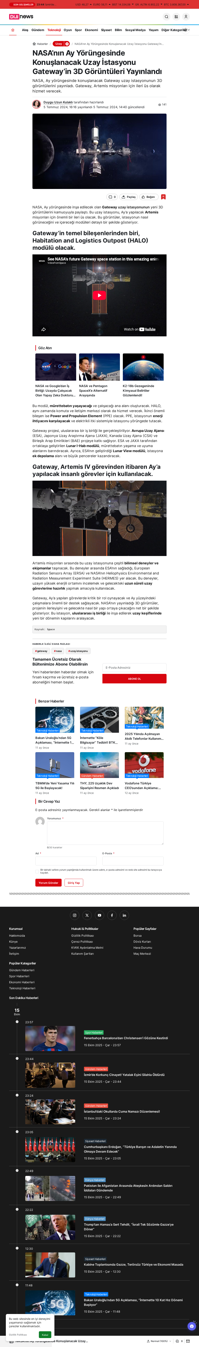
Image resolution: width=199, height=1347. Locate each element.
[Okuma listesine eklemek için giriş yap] (163, 197)
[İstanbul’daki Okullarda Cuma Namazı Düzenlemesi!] (99, 1109)
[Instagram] (74, 915)
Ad (38, 853)
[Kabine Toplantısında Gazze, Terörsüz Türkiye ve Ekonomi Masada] (99, 1262)
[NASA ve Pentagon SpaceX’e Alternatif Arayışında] (99, 375)
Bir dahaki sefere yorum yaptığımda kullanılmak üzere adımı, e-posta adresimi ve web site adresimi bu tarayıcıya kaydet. (101, 871)
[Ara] (166, 17)
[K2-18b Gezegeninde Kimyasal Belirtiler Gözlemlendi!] (143, 375)
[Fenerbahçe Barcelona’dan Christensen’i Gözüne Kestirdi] (99, 1028)
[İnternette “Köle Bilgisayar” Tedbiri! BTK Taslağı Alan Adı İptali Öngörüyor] (99, 728)
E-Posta (108, 853)
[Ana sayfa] (13, 29)
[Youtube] (99, 915)
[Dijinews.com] (23, 16)
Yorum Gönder (48, 882)
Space (51, 629)
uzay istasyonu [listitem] (78, 651)
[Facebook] (112, 915)
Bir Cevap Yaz (49, 801)
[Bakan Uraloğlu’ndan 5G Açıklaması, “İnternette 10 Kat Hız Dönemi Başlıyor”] (54, 728)
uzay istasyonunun (133, 207)
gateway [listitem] (41, 651)
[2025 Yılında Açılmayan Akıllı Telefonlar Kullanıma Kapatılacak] (144, 728)
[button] (176, 17)
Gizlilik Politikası (18, 1334)
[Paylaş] (187, 1341)
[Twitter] (87, 915)
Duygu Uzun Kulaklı (58, 102)
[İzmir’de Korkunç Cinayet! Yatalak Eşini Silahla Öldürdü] (99, 1072)
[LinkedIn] (124, 915)
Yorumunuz (55, 818)
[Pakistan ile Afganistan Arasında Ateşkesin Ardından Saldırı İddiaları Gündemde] (99, 1185)
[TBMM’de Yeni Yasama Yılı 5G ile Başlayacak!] (54, 773)
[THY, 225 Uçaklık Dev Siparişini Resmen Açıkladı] (99, 773)
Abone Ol (134, 678)
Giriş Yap (74, 882)
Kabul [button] (45, 1334)
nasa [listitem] (57, 651)
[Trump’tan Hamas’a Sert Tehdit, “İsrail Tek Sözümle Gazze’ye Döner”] (99, 1224)
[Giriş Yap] (186, 17)
